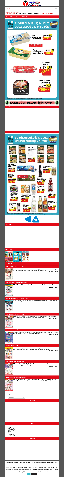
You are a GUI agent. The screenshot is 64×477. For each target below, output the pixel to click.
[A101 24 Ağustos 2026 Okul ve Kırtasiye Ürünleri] (9, 311)
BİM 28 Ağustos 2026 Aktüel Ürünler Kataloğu (16, 377)
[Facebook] (9, 394)
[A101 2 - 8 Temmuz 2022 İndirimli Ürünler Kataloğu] (9, 261)
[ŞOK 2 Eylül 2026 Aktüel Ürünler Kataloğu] (9, 358)
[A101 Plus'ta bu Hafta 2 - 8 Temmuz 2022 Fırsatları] (17, 261)
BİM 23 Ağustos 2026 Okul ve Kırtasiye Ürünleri (16, 282)
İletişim (9, 427)
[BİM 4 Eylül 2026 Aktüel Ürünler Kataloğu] (9, 327)
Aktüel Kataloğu (47, 472)
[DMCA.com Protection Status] (32, 474)
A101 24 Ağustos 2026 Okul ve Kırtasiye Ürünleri (17, 298)
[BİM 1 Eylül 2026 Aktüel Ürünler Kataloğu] (9, 374)
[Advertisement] (32, 119)
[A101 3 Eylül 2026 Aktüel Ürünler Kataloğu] (9, 343)
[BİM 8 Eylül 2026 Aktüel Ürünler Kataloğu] (9, 279)
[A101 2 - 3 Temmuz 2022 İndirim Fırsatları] (28, 222)
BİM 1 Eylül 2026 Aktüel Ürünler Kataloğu (15, 361)
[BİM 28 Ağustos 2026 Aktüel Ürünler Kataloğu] (9, 390)
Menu (8, 8)
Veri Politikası (11, 428)
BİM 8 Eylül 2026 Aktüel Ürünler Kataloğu (15, 266)
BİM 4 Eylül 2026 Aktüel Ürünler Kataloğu (15, 314)
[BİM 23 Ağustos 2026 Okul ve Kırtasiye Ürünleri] (9, 295)
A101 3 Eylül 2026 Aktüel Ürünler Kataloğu (26, 13)
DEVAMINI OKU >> (53, 271)
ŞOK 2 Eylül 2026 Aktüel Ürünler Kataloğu (15, 345)
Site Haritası (35, 469)
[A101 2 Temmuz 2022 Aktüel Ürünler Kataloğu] (36, 222)
